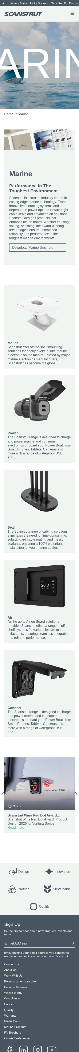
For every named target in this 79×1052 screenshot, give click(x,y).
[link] (39, 327)
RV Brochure (12, 1032)
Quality (8, 1010)
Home (9, 114)
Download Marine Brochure (32, 247)
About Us (10, 970)
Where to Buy (13, 992)
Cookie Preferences (17, 1038)
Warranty (10, 1015)
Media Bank (12, 1021)
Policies (9, 1004)
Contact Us (11, 964)
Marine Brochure (15, 1027)
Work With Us (13, 975)
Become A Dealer (15, 987)
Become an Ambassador (20, 981)
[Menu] (72, 14)
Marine (23, 114)
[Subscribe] (72, 943)
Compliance (12, 998)
